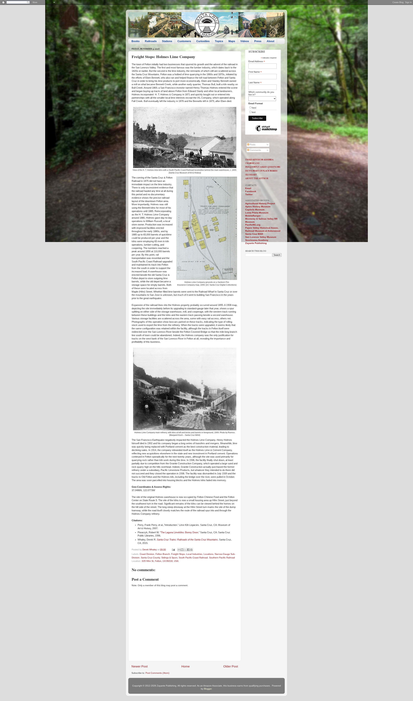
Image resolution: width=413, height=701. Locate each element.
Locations (208, 554)
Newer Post (139, 666)
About (270, 41)
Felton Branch (163, 554)
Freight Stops (178, 554)
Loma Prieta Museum (256, 213)
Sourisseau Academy (256, 240)
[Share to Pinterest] (191, 549)
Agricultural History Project (260, 203)
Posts (252, 144)
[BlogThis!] (182, 549)
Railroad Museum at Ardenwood (262, 231)
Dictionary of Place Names (261, 171)
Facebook (250, 191)
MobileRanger (253, 216)
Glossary (251, 174)
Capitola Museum (254, 209)
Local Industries (194, 554)
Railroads (151, 41)
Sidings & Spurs (169, 557)
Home (185, 666)
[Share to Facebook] (188, 549)
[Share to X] (185, 549)
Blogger (208, 689)
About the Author (256, 178)
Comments (255, 150)
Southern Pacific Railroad (222, 557)
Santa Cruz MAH (254, 234)
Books (135, 41)
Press (257, 41)
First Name (255, 71)
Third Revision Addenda (259, 159)
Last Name (255, 82)
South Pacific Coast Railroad (193, 557)
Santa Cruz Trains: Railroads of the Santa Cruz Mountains (187, 539)
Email (248, 188)
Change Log (252, 163)
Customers (184, 41)
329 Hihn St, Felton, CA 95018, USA (160, 561)
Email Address (256, 61)
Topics (219, 41)
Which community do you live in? (261, 93)
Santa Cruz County (150, 557)
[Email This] (179, 549)
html (254, 107)
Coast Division (147, 554)
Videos (244, 41)
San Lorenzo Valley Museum (260, 237)
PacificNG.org (252, 225)
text (254, 112)
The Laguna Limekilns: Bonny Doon (179, 532)
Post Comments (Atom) (157, 673)
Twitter (249, 194)
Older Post (230, 666)
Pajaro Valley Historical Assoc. (261, 228)
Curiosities (203, 41)
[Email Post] (173, 549)
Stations (167, 41)
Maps (231, 41)
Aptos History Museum (257, 206)
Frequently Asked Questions (262, 167)
